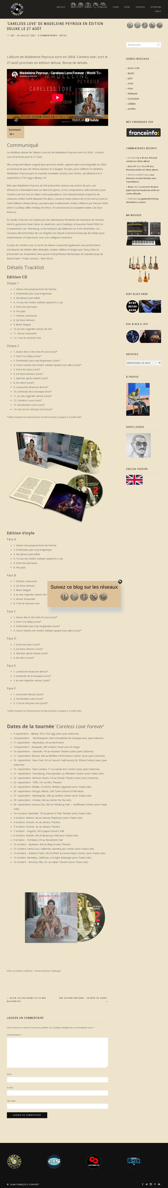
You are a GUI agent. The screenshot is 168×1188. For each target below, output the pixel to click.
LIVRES (116, 7)
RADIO (158, 11)
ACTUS (63, 35)
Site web (11, 1100)
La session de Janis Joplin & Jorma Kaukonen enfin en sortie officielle (142, 190)
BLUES (131, 73)
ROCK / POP (134, 68)
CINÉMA (132, 103)
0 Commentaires (47, 35)
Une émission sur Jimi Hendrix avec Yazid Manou (141, 178)
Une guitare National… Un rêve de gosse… (83, 999)
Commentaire (14, 1034)
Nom (9, 1074)
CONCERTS (140, 7)
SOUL (130, 83)
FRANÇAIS (132, 93)
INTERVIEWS (155, 7)
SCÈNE (127, 7)
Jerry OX (132, 166)
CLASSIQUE (133, 98)
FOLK (130, 88)
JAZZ (130, 78)
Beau (130, 186)
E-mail (10, 1087)
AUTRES (132, 108)
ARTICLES (61, 7)
